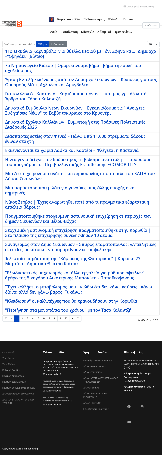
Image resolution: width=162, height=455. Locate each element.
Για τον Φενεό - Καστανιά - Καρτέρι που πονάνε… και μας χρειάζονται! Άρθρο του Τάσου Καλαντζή (75, 96)
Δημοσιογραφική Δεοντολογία (18, 393)
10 (66, 318)
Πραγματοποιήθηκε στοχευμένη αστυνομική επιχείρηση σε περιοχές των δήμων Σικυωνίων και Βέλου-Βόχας (78, 218)
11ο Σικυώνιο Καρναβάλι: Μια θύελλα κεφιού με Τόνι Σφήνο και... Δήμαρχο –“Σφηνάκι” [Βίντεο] (80, 53)
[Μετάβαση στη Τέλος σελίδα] (78, 318)
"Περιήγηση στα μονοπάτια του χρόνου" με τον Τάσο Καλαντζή (68, 310)
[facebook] (130, 407)
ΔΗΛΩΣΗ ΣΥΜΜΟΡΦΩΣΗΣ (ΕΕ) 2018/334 (18, 401)
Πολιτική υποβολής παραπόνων (18, 387)
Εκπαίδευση (69, 32)
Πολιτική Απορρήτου (13, 375)
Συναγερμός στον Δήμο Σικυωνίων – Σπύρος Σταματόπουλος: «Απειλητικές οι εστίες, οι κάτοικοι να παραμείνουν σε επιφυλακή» (80, 246)
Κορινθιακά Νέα (68, 19)
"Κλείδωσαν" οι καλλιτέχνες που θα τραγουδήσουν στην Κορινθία (71, 301)
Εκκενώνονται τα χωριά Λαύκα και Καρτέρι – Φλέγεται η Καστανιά (72, 150)
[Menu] (45, 25)
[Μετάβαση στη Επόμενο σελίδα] (72, 318)
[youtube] (130, 423)
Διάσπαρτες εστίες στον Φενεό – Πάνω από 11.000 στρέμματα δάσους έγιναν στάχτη (75, 138)
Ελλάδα (113, 19)
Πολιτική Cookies (11, 370)
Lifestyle (87, 32)
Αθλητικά (104, 32)
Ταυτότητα (8, 358)
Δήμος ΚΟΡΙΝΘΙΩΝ (92, 372)
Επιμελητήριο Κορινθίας (96, 408)
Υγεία (53, 32)
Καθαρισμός (58, 44)
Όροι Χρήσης (9, 364)
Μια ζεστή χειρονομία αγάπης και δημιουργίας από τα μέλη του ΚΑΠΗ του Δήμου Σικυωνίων (80, 176)
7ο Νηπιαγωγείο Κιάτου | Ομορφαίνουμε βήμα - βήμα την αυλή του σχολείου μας (73, 67)
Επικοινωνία (8, 352)
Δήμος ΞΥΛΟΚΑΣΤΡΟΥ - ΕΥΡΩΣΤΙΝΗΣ (95, 395)
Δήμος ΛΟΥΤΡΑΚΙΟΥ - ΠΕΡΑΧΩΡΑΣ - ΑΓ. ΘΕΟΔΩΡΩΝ (100, 380)
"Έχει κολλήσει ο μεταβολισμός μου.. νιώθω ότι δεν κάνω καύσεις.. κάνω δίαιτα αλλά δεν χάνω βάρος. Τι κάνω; (78, 289)
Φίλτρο (42, 44)
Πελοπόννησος (94, 19)
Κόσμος (128, 19)
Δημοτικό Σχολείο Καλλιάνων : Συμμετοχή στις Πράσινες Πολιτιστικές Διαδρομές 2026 (75, 124)
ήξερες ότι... (123, 32)
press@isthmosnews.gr (141, 6)
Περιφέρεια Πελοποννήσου (97, 360)
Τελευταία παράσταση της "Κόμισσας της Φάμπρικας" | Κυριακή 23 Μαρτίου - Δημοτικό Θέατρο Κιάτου (72, 261)
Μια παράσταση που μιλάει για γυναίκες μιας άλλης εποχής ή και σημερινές (70, 190)
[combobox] (151, 25)
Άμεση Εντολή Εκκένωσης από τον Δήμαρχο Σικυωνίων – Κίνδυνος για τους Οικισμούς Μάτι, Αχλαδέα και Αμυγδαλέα (81, 81)
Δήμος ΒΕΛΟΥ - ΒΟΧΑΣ (94, 366)
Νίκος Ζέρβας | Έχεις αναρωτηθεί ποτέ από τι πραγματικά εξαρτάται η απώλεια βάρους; (77, 204)
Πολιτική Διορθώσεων (14, 381)
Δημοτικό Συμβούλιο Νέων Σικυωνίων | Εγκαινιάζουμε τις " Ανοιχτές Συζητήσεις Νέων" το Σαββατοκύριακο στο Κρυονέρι (75, 110)
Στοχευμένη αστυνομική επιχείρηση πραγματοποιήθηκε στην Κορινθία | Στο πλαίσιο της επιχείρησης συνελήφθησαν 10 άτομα (78, 232)
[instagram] (143, 407)
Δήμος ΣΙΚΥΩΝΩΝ (92, 402)
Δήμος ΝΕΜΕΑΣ (91, 387)
